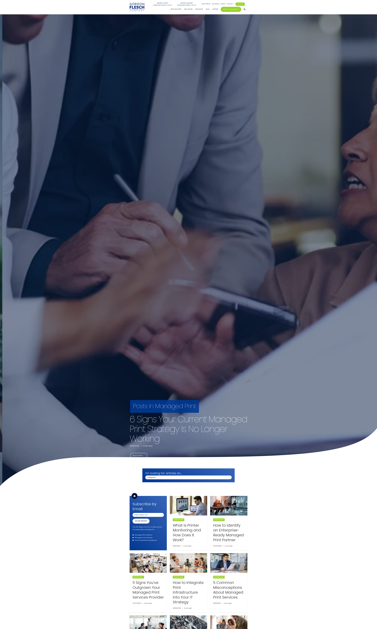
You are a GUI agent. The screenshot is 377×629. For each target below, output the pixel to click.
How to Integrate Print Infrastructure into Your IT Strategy (188, 592)
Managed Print (178, 519)
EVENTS (223, 4)
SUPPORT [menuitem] (215, 9)
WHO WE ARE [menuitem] (188, 9)
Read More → (139, 455)
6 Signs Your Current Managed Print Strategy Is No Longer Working (188, 429)
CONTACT (230, 4)
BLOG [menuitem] (208, 9)
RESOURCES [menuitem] (199, 9)
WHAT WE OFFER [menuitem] (176, 9)
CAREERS (240, 4)
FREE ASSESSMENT (231, 9)
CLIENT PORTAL (205, 4)
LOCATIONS (215, 4)
